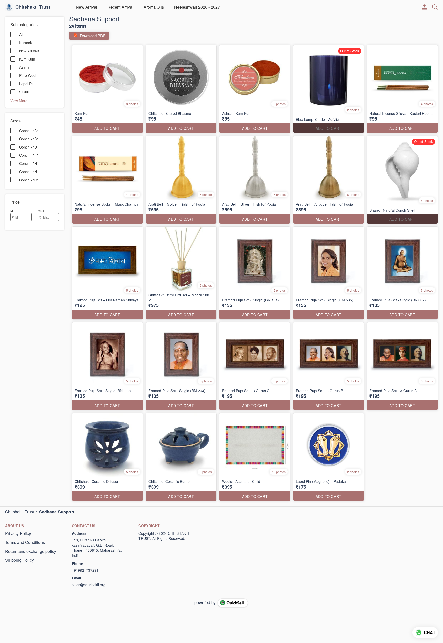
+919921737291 (85, 570)
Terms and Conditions (25, 542)
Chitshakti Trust (32, 7)
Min (12, 210)
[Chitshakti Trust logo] (9, 7)
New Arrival (86, 7)
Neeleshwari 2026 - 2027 (197, 7)
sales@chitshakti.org (88, 584)
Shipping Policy (19, 560)
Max (41, 210)
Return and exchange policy (30, 551)
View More (18, 100)
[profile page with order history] (424, 7)
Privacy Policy (18, 533)
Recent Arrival (120, 7)
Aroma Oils (154, 7)
